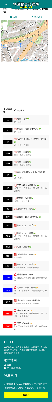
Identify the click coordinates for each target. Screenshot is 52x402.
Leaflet (23, 60)
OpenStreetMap (34, 60)
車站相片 (38, 17)
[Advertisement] (26, 83)
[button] (24, 38)
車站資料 (34, 9)
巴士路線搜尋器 (18, 9)
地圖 (14, 17)
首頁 (5, 9)
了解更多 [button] (40, 388)
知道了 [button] (26, 395)
